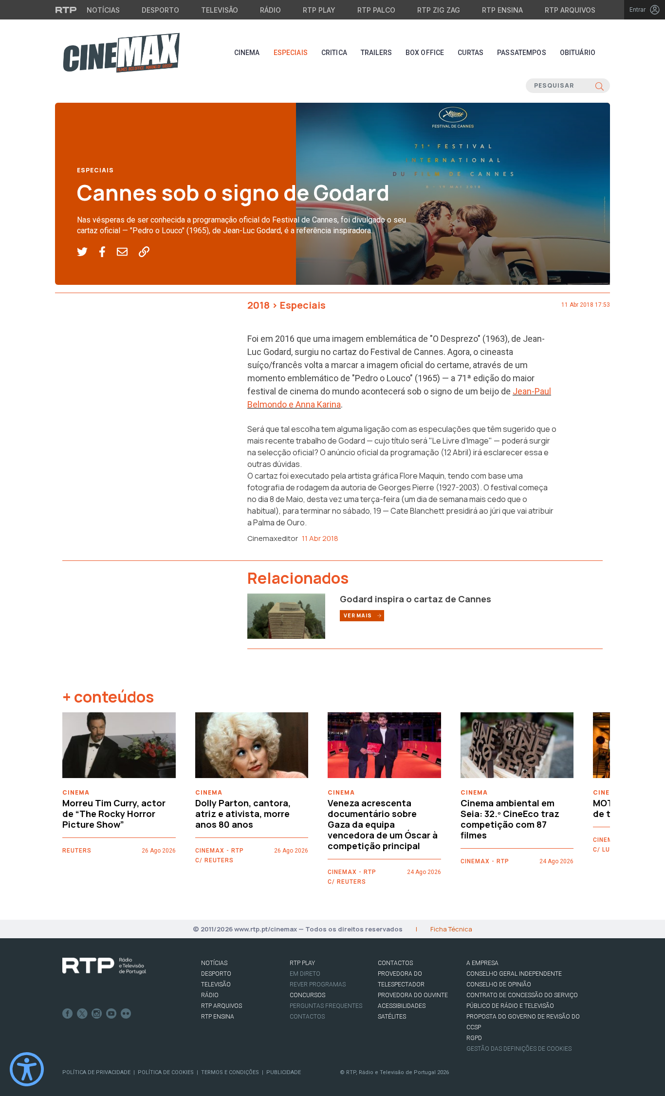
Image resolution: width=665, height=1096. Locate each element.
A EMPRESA (482, 963)
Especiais (291, 52)
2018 (258, 305)
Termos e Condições (230, 1072)
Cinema (247, 52)
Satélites (392, 1016)
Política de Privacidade (96, 1072)
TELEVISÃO (216, 984)
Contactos (307, 1016)
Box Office (425, 52)
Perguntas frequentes (326, 1006)
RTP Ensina (502, 10)
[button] (88, 252)
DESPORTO (216, 973)
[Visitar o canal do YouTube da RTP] (111, 1013)
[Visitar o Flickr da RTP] (126, 1013)
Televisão (219, 10)
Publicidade (283, 1072)
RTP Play (319, 10)
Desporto (160, 10)
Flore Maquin (422, 475)
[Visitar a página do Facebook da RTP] (67, 1013)
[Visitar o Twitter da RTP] (82, 1013)
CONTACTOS (395, 963)
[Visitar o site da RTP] (66, 9)
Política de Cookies (166, 1072)
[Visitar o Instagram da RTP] (97, 1013)
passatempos (521, 52)
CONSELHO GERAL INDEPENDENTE (514, 973)
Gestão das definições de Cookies (519, 1048)
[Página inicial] (121, 52)
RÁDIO (210, 995)
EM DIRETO (305, 973)
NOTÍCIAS (214, 963)
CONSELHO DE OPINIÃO (498, 984)
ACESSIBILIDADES (401, 1006)
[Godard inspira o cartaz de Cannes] (286, 615)
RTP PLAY (302, 963)
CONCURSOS (307, 995)
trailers (376, 52)
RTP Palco (376, 10)
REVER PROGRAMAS (318, 984)
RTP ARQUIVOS (221, 1006)
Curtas (470, 52)
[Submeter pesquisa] (599, 85)
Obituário (577, 52)
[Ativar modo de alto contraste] (27, 1069)
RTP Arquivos (570, 10)
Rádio (270, 10)
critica (334, 52)
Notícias (103, 10)
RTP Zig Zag (438, 10)
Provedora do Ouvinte (413, 995)
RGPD (474, 1038)
